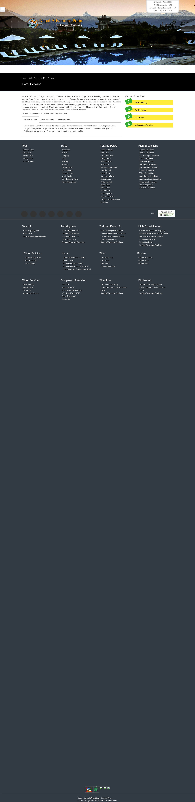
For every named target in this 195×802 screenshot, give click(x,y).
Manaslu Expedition (146, 161)
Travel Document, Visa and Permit (114, 287)
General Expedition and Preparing (152, 231)
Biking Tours (28, 159)
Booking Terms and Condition (34, 236)
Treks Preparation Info (70, 231)
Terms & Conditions (91, 798)
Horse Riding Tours (69, 182)
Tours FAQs (27, 233)
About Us (65, 284)
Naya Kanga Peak (107, 176)
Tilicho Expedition (146, 173)
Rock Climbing (30, 261)
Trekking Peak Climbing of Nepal (75, 266)
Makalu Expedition (146, 153)
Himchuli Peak (106, 161)
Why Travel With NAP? (71, 293)
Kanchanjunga (67, 170)
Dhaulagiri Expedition (147, 164)
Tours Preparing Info (31, 231)
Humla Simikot (67, 173)
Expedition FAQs (145, 242)
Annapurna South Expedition (150, 179)
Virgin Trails (67, 176)
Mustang (65, 161)
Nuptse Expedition (146, 185)
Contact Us (66, 299)
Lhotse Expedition (146, 159)
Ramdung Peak (106, 194)
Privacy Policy (106, 798)
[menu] (2, 9)
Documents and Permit (70, 233)
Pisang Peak (105, 188)
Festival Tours (28, 161)
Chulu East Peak (107, 150)
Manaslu (65, 164)
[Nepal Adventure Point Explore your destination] (32, 23)
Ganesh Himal (67, 167)
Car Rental (139, 117)
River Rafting (30, 263)
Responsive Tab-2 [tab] (47, 119)
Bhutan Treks (143, 263)
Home (80, 798)
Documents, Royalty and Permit (151, 236)
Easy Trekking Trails (70, 179)
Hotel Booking (141, 102)
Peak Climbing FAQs (108, 239)
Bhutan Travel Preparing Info (150, 284)
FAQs (103, 290)
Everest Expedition (146, 150)
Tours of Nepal (68, 261)
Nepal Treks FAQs (69, 239)
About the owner (68, 287)
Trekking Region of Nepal (73, 263)
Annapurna (66, 150)
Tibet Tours (105, 261)
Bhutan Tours (143, 261)
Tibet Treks (105, 263)
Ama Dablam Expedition (148, 176)
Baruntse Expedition (147, 188)
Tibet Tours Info (107, 258)
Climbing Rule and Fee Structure (113, 233)
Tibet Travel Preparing (109, 284)
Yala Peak (104, 202)
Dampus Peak (106, 159)
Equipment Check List (70, 236)
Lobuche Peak (106, 170)
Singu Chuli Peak (107, 196)
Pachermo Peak (106, 182)
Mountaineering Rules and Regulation (153, 233)
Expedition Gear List (147, 239)
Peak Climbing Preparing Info (112, 231)
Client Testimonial (69, 296)
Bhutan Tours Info (145, 258)
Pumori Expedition (146, 170)
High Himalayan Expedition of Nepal (77, 269)
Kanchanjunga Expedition (149, 156)
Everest (64, 153)
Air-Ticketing (140, 110)
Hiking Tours (28, 156)
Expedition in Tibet (108, 266)
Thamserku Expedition (148, 182)
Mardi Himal (105, 173)
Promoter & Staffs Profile (71, 290)
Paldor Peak (105, 185)
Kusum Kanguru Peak (109, 167)
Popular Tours (28, 150)
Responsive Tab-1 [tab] (30, 119)
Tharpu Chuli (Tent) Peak (110, 199)
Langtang (65, 156)
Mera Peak (105, 153)
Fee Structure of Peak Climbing (112, 236)
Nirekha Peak (106, 179)
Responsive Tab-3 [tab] (64, 119)
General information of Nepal (74, 258)
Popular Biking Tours (33, 258)
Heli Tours (27, 153)
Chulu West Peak (107, 156)
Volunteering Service (144, 125)
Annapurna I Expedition (148, 167)
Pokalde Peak (106, 191)
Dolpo (64, 159)
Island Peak (105, 164)
